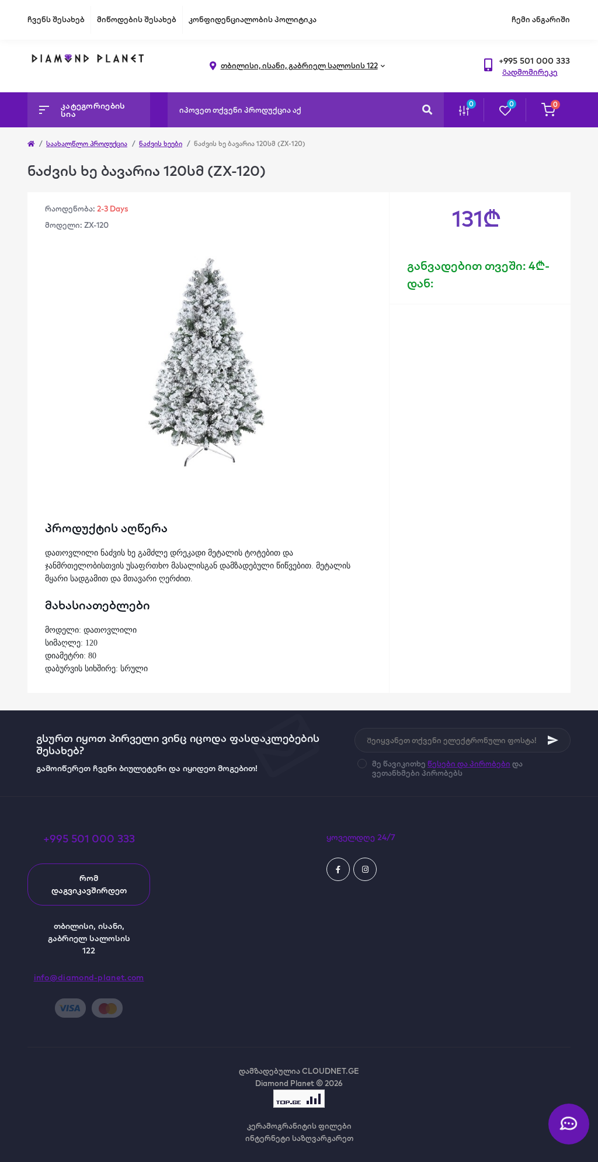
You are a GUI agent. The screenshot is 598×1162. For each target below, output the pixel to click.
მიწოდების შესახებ (136, 19)
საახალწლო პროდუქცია (86, 144)
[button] (534, 61)
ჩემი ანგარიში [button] (541, 19)
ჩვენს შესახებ (56, 19)
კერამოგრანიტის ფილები (299, 1125)
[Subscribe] (553, 740)
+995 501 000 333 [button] (89, 838)
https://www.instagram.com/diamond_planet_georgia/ (365, 869)
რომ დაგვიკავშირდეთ (89, 884)
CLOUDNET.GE (330, 1071)
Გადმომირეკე (530, 72)
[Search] (427, 109)
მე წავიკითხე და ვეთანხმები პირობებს (447, 768)
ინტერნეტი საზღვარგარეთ (299, 1138)
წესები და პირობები (468, 763)
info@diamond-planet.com (89, 977)
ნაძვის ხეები (160, 144)
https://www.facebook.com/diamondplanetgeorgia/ (338, 869)
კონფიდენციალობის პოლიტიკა (253, 19)
